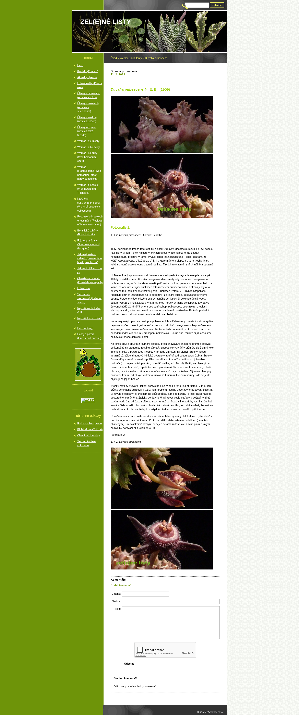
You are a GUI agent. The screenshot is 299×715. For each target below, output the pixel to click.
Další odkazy (85, 328)
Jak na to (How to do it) (89, 270)
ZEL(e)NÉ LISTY (105, 21)
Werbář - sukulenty (131, 58)
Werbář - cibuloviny (88, 147)
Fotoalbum (83, 288)
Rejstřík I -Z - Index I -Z (89, 320)
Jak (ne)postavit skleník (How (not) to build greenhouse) (89, 258)
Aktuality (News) (87, 77)
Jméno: (116, 593)
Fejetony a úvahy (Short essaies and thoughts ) (88, 244)
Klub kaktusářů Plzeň (90, 429)
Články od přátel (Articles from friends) (86, 131)
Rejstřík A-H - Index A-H (88, 310)
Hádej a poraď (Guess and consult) (89, 336)
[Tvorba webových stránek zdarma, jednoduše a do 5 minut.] (222, 712)
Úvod (114, 58)
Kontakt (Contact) (87, 71)
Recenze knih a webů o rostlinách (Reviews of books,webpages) (90, 220)
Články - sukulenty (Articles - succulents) (88, 107)
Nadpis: (116, 601)
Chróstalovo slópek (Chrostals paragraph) (90, 280)
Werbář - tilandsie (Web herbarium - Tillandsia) (87, 188)
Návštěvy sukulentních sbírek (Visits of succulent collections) (88, 204)
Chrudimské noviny (88, 435)
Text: (118, 608)
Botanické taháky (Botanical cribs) (87, 232)
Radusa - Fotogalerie (89, 423)
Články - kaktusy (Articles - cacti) (87, 119)
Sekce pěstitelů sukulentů (86, 443)
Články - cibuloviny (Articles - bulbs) (88, 95)
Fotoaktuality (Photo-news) (89, 85)
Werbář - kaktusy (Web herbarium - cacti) (87, 156)
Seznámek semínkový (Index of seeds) (89, 298)
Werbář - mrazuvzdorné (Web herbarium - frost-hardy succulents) (89, 172)
